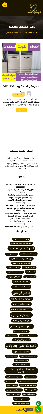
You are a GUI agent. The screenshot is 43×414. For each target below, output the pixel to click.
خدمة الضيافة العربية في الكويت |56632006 (20, 185)
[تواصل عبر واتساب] (38, 403)
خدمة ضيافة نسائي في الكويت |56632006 (20, 209)
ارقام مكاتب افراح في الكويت (21, 239)
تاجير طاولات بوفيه (14, 276)
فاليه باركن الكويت (12, 385)
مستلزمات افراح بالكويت (13, 394)
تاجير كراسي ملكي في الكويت (28, 336)
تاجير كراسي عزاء (21, 315)
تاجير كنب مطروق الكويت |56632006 (20, 226)
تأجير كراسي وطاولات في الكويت (21, 263)
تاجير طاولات (30, 271)
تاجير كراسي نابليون (11, 336)
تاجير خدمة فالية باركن (29, 267)
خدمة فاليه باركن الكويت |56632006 (20, 213)
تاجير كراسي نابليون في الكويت (21, 340)
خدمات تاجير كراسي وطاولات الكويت (21, 370)
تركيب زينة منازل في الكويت (21, 364)
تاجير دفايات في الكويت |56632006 (20, 205)
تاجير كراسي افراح (21, 304)
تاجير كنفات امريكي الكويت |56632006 (20, 222)
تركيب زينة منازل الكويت (21, 360)
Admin (22, 92)
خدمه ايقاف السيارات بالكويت (28, 385)
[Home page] (36, 32)
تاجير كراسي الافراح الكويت (21, 309)
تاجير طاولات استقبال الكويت (14, 272)
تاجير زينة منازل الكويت (13, 267)
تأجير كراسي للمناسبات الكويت (21, 258)
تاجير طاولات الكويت (30, 277)
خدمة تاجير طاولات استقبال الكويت (28, 381)
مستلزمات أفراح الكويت (29, 394)
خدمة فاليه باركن (10, 381)
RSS (20, 177)
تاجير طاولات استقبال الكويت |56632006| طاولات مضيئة (20, 196)
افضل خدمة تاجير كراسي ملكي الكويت (21, 243)
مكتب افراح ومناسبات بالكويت (21, 403)
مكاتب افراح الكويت (21, 398)
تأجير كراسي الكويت (11, 254)
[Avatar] (29, 93)
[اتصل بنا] (38, 409)
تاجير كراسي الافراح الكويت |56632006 (20, 201)
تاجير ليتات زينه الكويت (21, 351)
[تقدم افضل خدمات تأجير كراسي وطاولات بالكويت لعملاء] (34, 9)
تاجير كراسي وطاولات (21, 346)
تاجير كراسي (21, 293)
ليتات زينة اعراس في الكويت (13, 390)
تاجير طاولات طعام (21, 282)
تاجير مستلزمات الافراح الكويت (28, 356)
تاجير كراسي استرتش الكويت (21, 298)
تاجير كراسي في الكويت (21, 320)
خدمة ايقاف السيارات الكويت (14, 377)
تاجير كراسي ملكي (21, 326)
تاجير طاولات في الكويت (21, 286)
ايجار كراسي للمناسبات (21, 248)
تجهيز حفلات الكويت (11, 356)
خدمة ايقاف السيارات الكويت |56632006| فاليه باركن (20, 217)
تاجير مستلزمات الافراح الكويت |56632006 (20, 191)
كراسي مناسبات (30, 389)
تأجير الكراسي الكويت (28, 253)
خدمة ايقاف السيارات (30, 377)
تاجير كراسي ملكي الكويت (21, 331)
